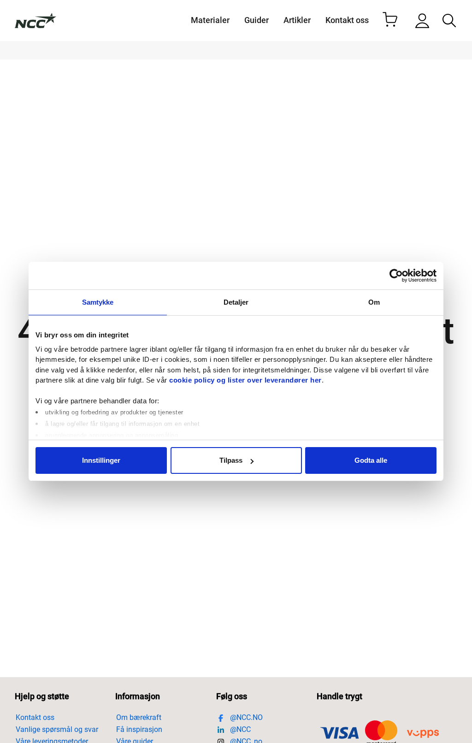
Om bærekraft (138, 717)
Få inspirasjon (139, 729)
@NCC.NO (245, 717)
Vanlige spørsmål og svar (57, 729)
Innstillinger (101, 460)
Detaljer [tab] (236, 302)
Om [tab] (374, 302)
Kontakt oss (347, 20)
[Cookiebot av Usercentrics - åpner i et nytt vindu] (396, 276)
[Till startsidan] (35, 21)
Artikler (297, 20)
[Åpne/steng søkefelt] (449, 20)
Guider (256, 20)
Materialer (210, 20)
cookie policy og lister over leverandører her (245, 380)
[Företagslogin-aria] (422, 20)
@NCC (239, 729)
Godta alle (370, 460)
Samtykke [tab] (98, 302)
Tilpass (230, 460)
